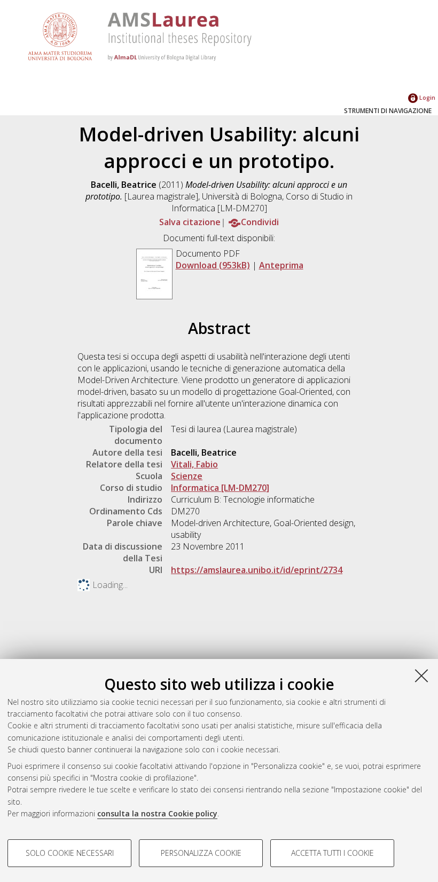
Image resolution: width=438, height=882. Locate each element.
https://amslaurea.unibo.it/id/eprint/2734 (256, 570)
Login (426, 97)
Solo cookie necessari (70, 853)
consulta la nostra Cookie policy (157, 813)
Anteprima (281, 265)
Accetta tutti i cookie (332, 853)
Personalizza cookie (201, 853)
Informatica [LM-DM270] (220, 488)
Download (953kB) (213, 265)
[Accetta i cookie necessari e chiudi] (421, 675)
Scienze (186, 476)
